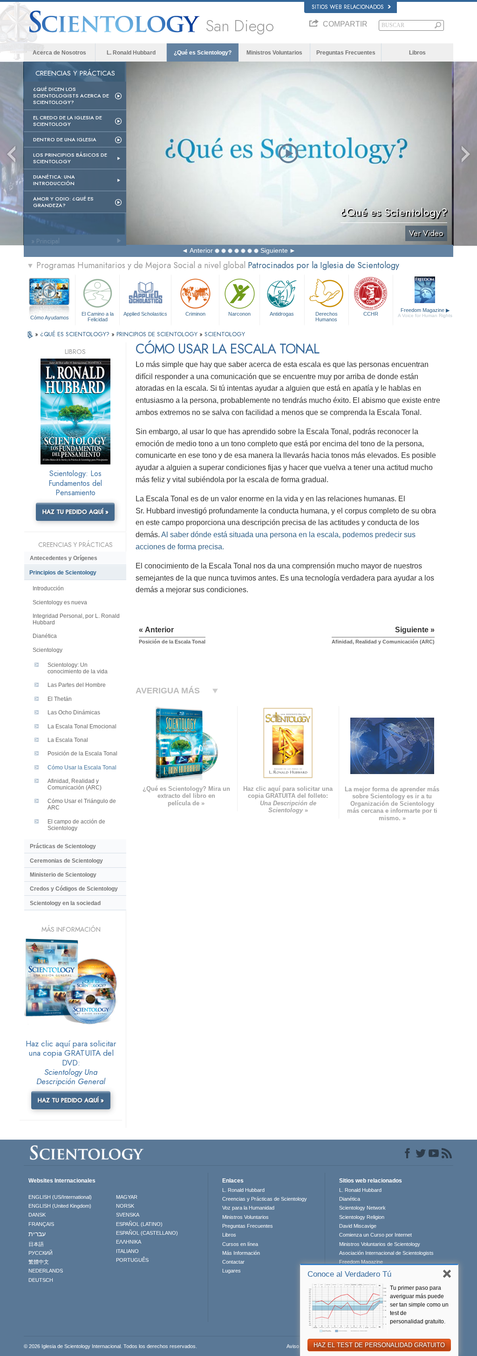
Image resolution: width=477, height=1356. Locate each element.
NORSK (125, 1206)
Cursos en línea (240, 1244)
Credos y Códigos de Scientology (74, 889)
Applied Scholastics (145, 314)
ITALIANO (127, 1251)
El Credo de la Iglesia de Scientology (67, 121)
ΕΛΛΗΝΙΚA (128, 1242)
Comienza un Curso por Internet (375, 1235)
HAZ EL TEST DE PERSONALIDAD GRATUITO (379, 1345)
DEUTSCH (40, 1280)
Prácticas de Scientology (63, 846)
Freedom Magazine (425, 312)
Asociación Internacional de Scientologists (386, 1253)
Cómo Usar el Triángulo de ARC (82, 804)
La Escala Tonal (68, 740)
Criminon (195, 314)
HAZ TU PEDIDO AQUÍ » (75, 511)
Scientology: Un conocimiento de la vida (78, 668)
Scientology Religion (361, 1217)
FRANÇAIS (41, 1224)
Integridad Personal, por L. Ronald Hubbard (76, 619)
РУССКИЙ (40, 1253)
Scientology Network (362, 1208)
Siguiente (274, 250)
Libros (417, 52)
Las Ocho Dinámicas (74, 712)
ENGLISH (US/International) (60, 1197)
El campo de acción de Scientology (76, 824)
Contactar (233, 1262)
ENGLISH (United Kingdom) (59, 1206)
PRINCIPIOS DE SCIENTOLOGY (157, 334)
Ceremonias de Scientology (66, 861)
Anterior (201, 250)
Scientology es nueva (60, 602)
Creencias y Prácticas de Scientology (264, 1199)
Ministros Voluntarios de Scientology (379, 1244)
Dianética (45, 636)
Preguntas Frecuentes (345, 52)
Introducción (48, 588)
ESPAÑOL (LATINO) (139, 1224)
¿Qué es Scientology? (203, 52)
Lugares (231, 1270)
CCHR (370, 314)
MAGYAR (126, 1197)
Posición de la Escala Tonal (82, 753)
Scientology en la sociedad (65, 903)
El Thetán (60, 699)
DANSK (37, 1215)
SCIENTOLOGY (224, 334)
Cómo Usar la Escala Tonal (82, 767)
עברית (37, 1234)
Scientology (47, 650)
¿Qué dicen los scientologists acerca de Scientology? (71, 95)
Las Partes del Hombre (77, 685)
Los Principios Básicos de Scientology (70, 158)
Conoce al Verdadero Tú (349, 1274)
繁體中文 (38, 1262)
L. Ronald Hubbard (131, 52)
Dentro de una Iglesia (64, 139)
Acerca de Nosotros (59, 52)
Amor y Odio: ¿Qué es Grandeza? (63, 202)
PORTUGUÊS (132, 1260)
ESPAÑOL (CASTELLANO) (147, 1233)
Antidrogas (282, 314)
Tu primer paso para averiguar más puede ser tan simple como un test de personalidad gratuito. (419, 1305)
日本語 (36, 1244)
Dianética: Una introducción (54, 180)
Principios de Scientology (62, 572)
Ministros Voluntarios (274, 52)
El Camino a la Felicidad (98, 316)
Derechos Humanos (326, 316)
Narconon (239, 314)
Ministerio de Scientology (63, 875)
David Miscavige (357, 1226)
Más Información (241, 1253)
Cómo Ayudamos (49, 317)
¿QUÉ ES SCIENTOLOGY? (75, 334)
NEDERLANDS (45, 1270)
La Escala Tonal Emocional (82, 726)
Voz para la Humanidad (248, 1208)
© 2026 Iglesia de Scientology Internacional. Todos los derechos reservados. (110, 1346)
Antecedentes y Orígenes (63, 558)
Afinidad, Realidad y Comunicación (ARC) (75, 784)
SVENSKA (127, 1215)
